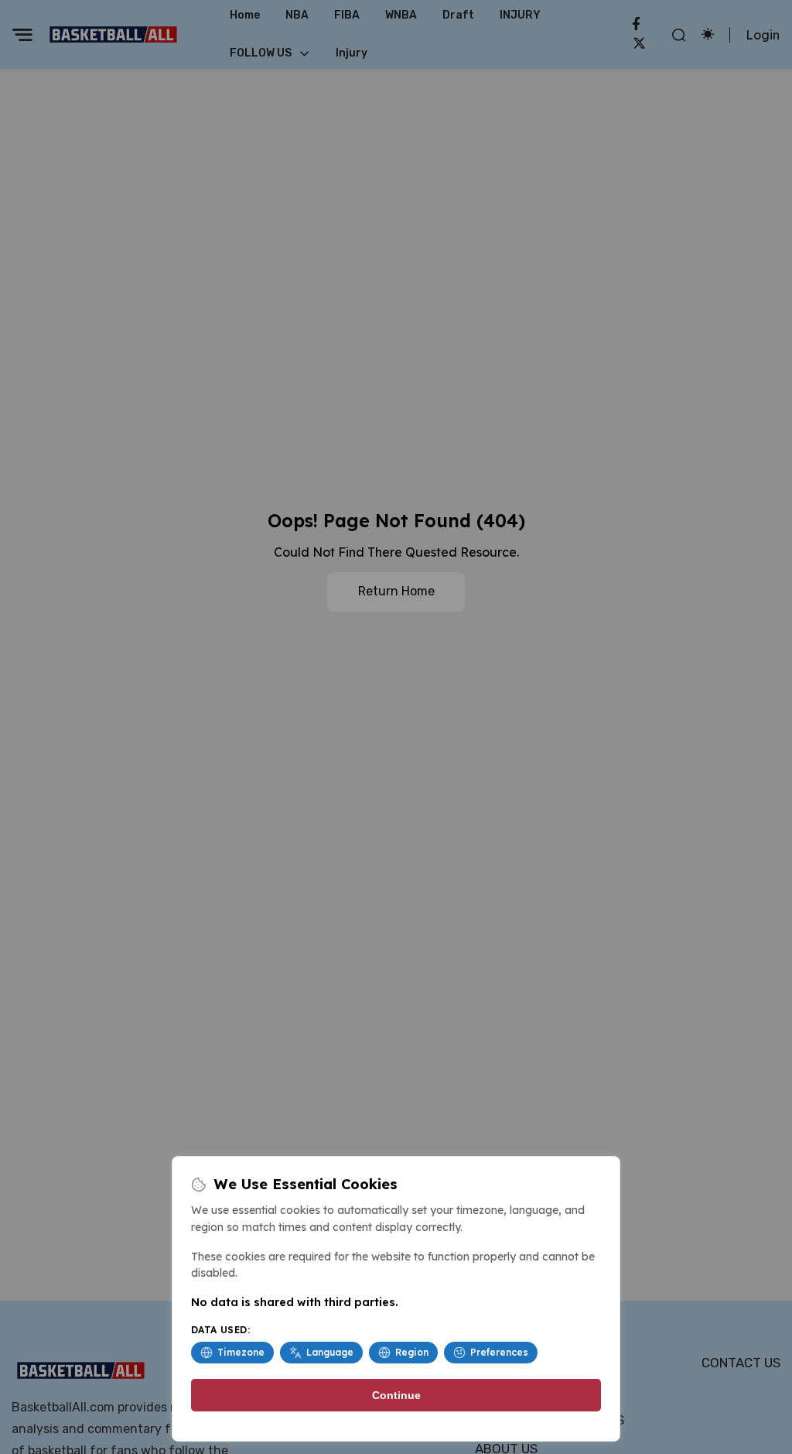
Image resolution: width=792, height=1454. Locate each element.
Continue (396, 1395)
